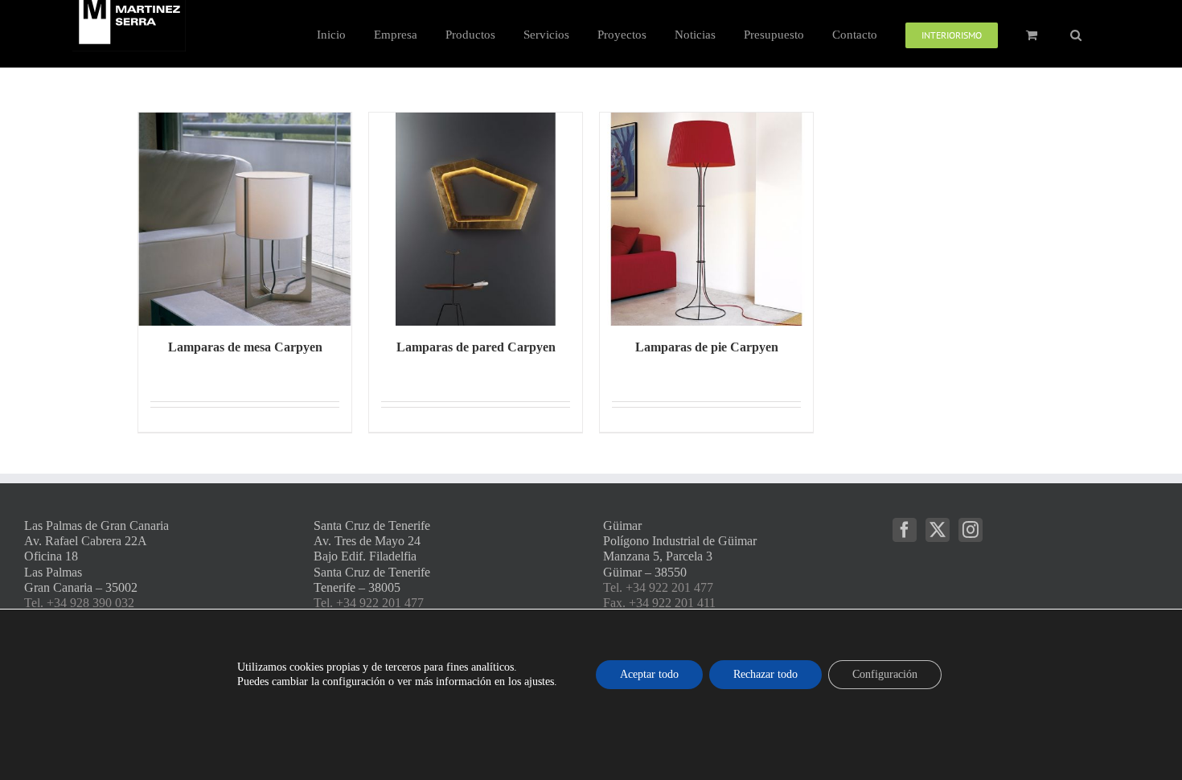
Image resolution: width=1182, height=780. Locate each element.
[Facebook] (905, 530)
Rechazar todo (765, 674)
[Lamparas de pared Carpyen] (475, 219)
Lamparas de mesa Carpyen (245, 347)
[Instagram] (970, 530)
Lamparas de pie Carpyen (706, 347)
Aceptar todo (649, 674)
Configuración (884, 674)
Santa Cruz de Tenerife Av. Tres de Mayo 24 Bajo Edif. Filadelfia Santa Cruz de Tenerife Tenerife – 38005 (372, 556)
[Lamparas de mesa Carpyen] (244, 219)
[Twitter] (937, 530)
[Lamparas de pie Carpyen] (706, 219)
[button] (1075, 34)
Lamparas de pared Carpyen (476, 347)
